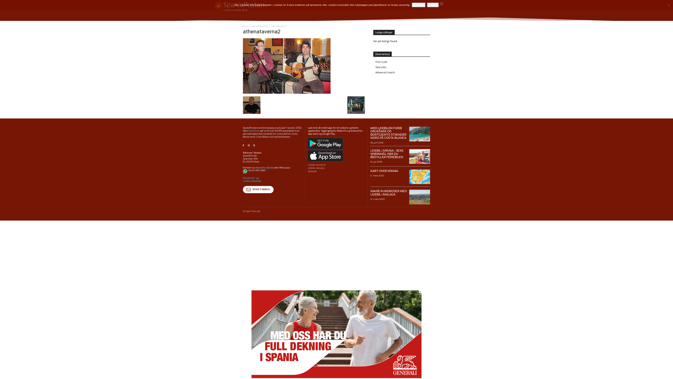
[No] (668, 5)
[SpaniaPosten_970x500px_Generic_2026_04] (336, 377)
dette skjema (266, 167)
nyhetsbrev (254, 130)
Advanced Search (385, 72)
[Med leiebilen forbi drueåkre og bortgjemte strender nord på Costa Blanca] (419, 134)
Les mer (433, 5)
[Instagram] (249, 145)
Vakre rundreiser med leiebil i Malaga (388, 193)
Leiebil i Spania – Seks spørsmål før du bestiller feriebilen (386, 154)
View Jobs (380, 67)
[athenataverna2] (287, 92)
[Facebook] (243, 145)
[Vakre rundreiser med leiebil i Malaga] (419, 197)
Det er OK (418, 5)
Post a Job (381, 62)
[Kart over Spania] (419, 176)
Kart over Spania (384, 171)
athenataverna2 (260, 26)
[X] (254, 145)
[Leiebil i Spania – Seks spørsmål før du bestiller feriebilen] (419, 156)
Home (246, 26)
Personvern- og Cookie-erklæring (252, 179)
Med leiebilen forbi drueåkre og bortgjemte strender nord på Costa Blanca (388, 133)
